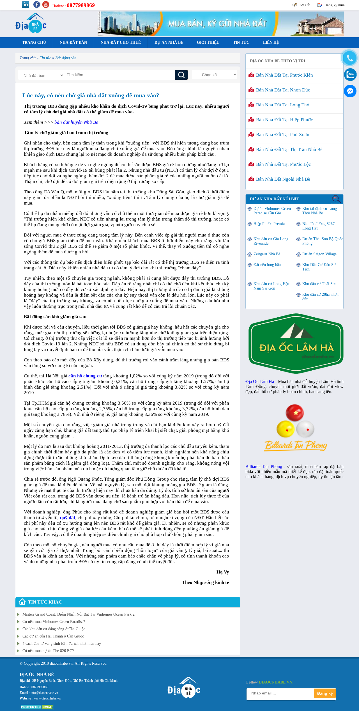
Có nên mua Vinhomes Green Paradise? (53, 622)
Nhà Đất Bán (73, 42)
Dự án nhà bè (169, 42)
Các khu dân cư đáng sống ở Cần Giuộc (53, 629)
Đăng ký (325, 693)
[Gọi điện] (349, 58)
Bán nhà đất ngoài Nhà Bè (282, 179)
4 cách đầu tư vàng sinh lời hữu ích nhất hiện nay (61, 643)
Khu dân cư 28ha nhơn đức (320, 296)
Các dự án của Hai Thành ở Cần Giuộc (53, 636)
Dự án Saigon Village (319, 254)
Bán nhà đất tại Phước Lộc (282, 164)
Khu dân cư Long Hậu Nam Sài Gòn (271, 286)
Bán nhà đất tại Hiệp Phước (283, 119)
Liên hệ (271, 42)
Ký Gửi (305, 5)
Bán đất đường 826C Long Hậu (318, 226)
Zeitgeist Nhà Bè (267, 254)
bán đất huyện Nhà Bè (76, 122)
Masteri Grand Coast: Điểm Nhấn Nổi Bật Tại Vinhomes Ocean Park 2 (78, 614)
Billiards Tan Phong (263, 466)
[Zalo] (349, 74)
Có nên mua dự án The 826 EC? (48, 651)
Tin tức (241, 42)
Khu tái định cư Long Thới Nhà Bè (319, 211)
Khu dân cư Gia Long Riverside (271, 241)
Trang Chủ (34, 42)
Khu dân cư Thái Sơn (319, 284)
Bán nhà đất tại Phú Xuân (281, 134)
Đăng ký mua (335, 5)
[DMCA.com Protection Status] (37, 709)
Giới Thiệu (208, 42)
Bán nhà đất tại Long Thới (282, 104)
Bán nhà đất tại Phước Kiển (283, 75)
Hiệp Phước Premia (269, 224)
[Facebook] (349, 90)
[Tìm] (181, 75)
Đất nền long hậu (267, 265)
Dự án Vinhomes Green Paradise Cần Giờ (272, 211)
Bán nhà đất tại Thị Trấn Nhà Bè (288, 149)
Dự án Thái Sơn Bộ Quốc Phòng (322, 241)
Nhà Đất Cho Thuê (121, 42)
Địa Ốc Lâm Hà (259, 381)
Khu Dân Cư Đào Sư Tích (319, 267)
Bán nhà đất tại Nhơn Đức (282, 90)
